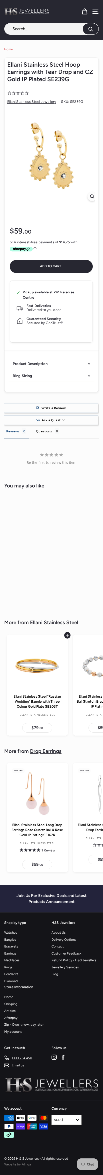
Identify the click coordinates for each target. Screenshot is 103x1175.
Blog (55, 974)
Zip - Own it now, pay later (24, 1024)
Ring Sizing (22, 376)
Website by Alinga (17, 1164)
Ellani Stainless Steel (54, 622)
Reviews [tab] (13, 431)
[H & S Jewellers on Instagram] (54, 1057)
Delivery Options (64, 939)
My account (13, 1031)
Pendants (11, 974)
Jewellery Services (65, 967)
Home (8, 49)
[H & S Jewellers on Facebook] (63, 1057)
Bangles (10, 939)
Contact (58, 946)
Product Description (30, 363)
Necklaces (12, 960)
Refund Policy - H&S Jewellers (74, 960)
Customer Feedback (66, 953)
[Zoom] (92, 196)
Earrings (10, 953)
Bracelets (11, 946)
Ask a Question (54, 420)
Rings (8, 967)
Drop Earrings (46, 751)
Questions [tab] (44, 431)
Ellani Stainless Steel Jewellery (31, 102)
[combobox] (51, 29)
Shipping (11, 1004)
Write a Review (54, 408)
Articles (10, 1011)
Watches (10, 932)
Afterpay (11, 1018)
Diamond (11, 981)
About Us (59, 932)
